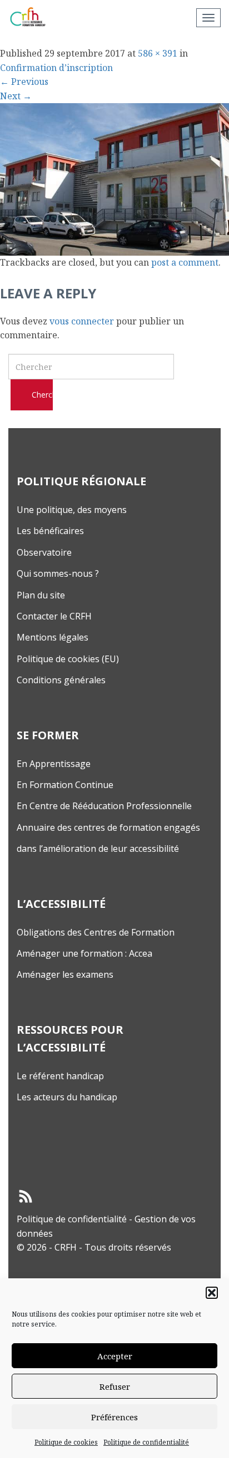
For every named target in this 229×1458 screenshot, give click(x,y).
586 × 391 (157, 53)
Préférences (114, 1417)
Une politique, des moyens (72, 510)
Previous (24, 81)
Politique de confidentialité (146, 1442)
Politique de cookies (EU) (68, 659)
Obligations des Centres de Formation (96, 932)
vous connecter (81, 321)
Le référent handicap (60, 1076)
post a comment (184, 262)
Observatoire (44, 552)
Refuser (114, 1386)
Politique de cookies (66, 1442)
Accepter (114, 1356)
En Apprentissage (54, 764)
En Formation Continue (65, 785)
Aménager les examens (65, 974)
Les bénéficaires (50, 531)
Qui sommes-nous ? (58, 573)
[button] (211, 1292)
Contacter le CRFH (54, 616)
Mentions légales (52, 637)
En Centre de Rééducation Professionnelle (104, 806)
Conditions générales (61, 680)
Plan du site (41, 595)
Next (16, 96)
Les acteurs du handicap (67, 1097)
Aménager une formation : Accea (84, 953)
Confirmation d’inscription (56, 68)
